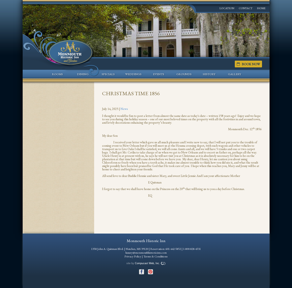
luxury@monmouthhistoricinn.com (146, 252)
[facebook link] (141, 269)
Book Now (251, 64)
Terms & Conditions (155, 256)
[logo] (71, 52)
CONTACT (245, 8)
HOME (261, 8)
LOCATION (226, 8)
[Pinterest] (150, 269)
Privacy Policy (133, 256)
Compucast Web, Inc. (147, 263)
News (124, 109)
